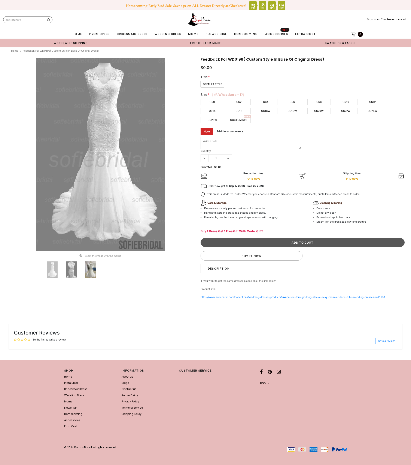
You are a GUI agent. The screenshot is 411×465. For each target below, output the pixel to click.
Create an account (393, 19)
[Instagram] (279, 371)
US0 (212, 102)
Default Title (212, 84)
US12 (372, 102)
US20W (319, 110)
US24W (372, 110)
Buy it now (252, 256)
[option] (70, 43)
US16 (239, 110)
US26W (212, 120)
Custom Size (239, 120)
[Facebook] (261, 371)
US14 (212, 110)
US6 (292, 102)
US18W (292, 110)
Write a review (386, 340)
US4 (265, 102)
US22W (345, 110)
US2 (238, 102)
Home (14, 50)
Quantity (206, 151)
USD (263, 383)
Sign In (371, 19)
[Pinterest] (270, 371)
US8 (319, 102)
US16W (265, 110)
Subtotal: (206, 167)
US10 (345, 102)
